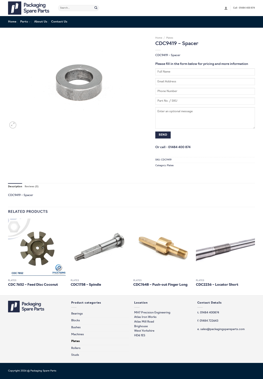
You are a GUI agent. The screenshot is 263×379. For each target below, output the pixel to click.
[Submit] (96, 8)
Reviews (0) (32, 186)
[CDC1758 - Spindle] (100, 248)
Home (12, 21)
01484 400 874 (179, 147)
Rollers (76, 348)
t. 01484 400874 (208, 312)
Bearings (77, 313)
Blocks (75, 320)
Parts (24, 21)
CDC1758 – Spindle (86, 285)
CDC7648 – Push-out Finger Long (160, 285)
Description (15, 186)
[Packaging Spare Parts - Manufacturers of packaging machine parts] (30, 8)
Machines (77, 334)
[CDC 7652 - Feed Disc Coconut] (37, 248)
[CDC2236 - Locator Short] (225, 248)
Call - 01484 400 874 (244, 8)
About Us (40, 21)
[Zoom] (12, 125)
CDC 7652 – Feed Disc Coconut (33, 285)
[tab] (15, 186)
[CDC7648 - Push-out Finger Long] (162, 248)
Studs (75, 355)
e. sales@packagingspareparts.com (221, 329)
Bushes (76, 327)
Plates (169, 38)
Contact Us (59, 21)
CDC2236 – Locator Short (217, 285)
